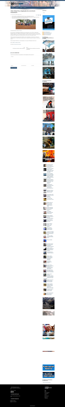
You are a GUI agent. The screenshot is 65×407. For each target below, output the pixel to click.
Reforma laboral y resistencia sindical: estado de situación (49, 228)
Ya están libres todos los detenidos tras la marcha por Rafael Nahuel (33, 48)
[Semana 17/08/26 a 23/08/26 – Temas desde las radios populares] (45, 224)
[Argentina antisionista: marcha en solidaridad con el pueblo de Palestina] (45, 208)
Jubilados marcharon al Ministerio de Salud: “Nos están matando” (50, 281)
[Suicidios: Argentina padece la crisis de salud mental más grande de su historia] (45, 248)
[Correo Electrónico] (38, 15)
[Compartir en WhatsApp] (39, 15)
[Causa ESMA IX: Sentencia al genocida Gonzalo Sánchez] (45, 212)
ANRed (45, 391)
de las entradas (13, 400)
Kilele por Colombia (49, 239)
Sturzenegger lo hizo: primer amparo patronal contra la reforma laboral (50, 271)
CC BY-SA (14, 390)
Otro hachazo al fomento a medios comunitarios (19, 48)
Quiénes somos (17, 0)
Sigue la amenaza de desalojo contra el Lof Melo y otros (50, 220)
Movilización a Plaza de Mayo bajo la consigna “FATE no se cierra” (50, 191)
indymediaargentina (48, 34)
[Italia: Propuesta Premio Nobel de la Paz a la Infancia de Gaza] (45, 293)
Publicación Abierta (29, 0)
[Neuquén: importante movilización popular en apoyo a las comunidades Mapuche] (45, 216)
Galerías (21, 7)
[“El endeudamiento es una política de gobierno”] (45, 253)
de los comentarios (14, 401)
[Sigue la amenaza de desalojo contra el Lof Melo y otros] (45, 220)
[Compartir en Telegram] (40, 15)
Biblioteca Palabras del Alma (16, 42)
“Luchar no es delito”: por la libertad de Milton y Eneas (50, 236)
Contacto (21, 0)
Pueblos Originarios (19, 44)
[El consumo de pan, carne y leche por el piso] (45, 199)
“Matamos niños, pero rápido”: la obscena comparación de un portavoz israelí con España (50, 204)
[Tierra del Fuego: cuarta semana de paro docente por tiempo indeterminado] (45, 195)
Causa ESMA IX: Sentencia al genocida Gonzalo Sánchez (50, 212)
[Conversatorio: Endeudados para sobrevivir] (45, 262)
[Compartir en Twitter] (36, 15)
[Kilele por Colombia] (45, 240)
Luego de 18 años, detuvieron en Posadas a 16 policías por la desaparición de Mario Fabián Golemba (50, 267)
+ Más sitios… (46, 398)
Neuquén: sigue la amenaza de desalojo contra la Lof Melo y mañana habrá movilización (50, 258)
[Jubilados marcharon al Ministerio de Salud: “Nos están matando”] (45, 280)
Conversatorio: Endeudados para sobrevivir (49, 262)
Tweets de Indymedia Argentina (46, 382)
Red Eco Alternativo (47, 392)
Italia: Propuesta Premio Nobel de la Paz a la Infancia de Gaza (50, 294)
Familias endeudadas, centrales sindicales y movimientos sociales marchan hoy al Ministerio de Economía (50, 286)
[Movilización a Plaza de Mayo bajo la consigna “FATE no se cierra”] (45, 191)
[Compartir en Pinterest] (37, 15)
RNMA (45, 390)
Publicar (25, 7)
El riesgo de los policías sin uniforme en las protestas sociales (50, 290)
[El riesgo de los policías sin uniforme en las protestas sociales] (45, 289)
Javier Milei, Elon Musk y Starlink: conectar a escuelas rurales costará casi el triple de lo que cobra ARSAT (50, 170)
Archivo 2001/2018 (24, 0)
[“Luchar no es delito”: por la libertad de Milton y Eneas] (45, 236)
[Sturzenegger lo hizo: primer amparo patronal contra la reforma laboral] (45, 271)
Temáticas (12, 7)
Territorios (17, 7)
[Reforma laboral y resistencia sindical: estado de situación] (45, 228)
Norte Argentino (15, 44)
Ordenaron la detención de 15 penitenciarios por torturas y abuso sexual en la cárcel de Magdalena (50, 181)
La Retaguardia (46, 393)
